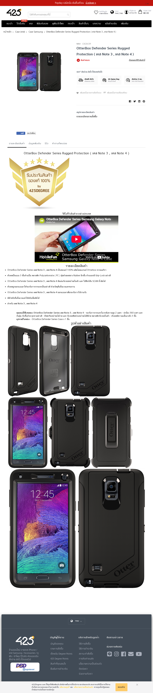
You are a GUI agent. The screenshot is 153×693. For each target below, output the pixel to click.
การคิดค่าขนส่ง (86, 658)
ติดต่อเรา (83, 668)
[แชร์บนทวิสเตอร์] (134, 101)
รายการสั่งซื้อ (57, 648)
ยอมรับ (121, 687)
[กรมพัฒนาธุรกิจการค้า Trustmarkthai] (25, 670)
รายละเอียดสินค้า (17, 143)
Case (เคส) (20, 31)
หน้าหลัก (7, 31)
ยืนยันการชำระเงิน (59, 668)
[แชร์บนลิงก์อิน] (139, 101)
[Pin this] (144, 101)
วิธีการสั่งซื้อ (85, 643)
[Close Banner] (149, 3)
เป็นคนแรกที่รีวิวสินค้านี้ (137, 60)
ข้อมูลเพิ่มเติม (35, 143)
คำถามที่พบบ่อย (59, 143)
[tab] (16, 144)
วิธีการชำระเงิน (86, 648)
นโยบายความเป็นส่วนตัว (90, 663)
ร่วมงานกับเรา (85, 673)
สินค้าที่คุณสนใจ (58, 663)
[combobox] (49, 14)
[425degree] (13, 12)
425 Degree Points (59, 658)
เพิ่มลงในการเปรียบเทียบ (117, 92)
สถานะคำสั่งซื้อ (86, 653)
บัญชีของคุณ (57, 643)
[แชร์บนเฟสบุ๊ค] (129, 101)
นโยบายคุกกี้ (64, 687)
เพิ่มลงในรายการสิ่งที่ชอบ (90, 92)
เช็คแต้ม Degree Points (61, 653)
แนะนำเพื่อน (31, 133)
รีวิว (46, 143)
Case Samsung (36, 31)
